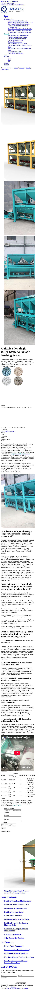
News (9, 58)
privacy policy (17, 805)
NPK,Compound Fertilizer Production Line (20, 22)
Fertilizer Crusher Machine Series (17, 37)
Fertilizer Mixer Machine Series (17, 38)
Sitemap (13, 987)
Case (5, 55)
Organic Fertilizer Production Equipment (16, 988)
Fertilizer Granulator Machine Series (18, 35)
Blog (9, 60)
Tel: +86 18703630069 (7, 3)
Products (6, 34)
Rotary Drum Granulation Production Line (20, 29)
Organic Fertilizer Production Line (17, 21)
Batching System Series (14, 51)
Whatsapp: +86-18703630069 (9, 1)
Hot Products (7, 942)
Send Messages (21, 983)
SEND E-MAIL (5, 431)
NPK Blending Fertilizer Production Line (19, 32)
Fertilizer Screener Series (15, 42)
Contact (6, 64)
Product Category (9, 897)
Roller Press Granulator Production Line (19, 30)
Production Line (8, 19)
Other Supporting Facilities (15, 53)
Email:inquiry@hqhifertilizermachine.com (12, 5)
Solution (6, 56)
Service (6, 63)
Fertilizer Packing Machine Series (17, 43)
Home (6, 16)
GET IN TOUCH (9, 967)
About (6, 17)
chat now (12, 431)
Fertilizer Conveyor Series (15, 40)
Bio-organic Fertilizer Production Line (19, 24)
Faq (9, 61)
